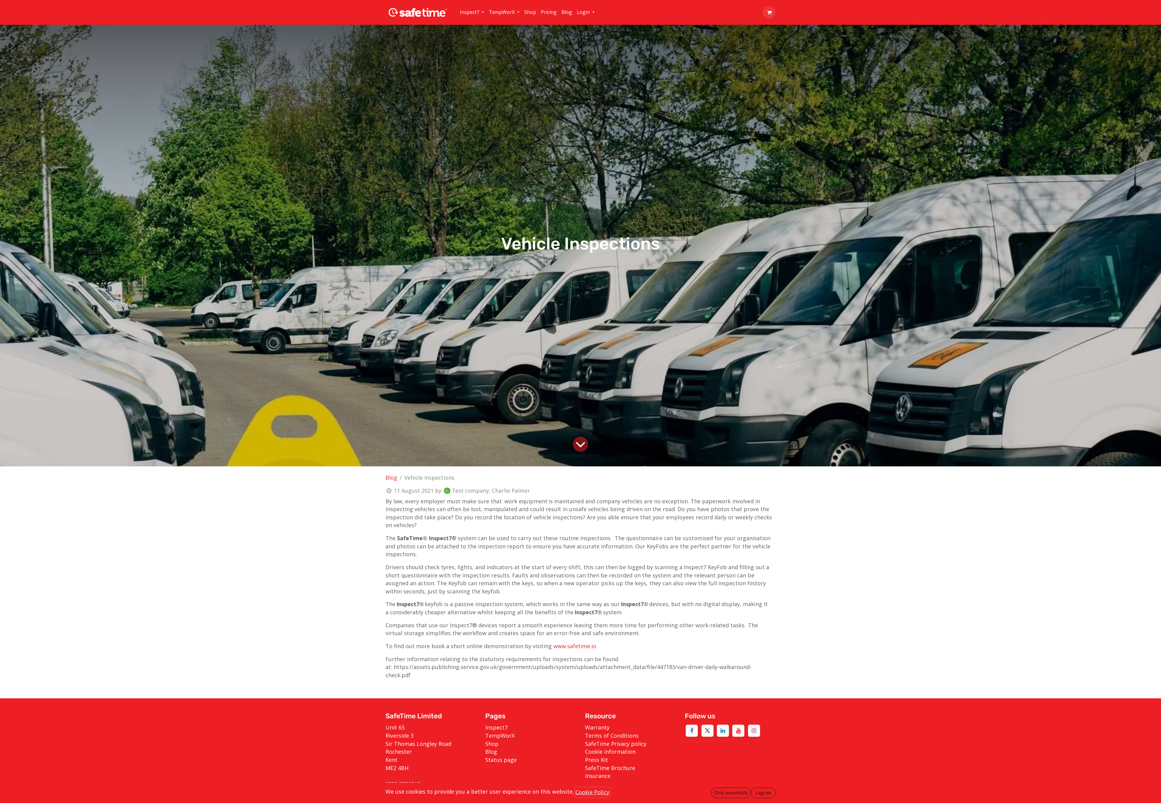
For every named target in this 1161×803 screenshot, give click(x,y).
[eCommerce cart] (769, 12)
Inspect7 (496, 727)
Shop (492, 743)
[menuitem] (471, 12)
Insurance (597, 775)
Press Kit (596, 759)
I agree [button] (763, 792)
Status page (501, 759)
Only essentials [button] (731, 792)
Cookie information (610, 751)
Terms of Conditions (612, 735)
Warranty (597, 727)
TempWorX (500, 735)
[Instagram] (754, 731)
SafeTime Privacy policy (615, 743)
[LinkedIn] (723, 731)
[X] (707, 731)
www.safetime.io (575, 646)
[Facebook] (692, 731)
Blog (391, 477)
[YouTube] (738, 731)
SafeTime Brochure (610, 768)
